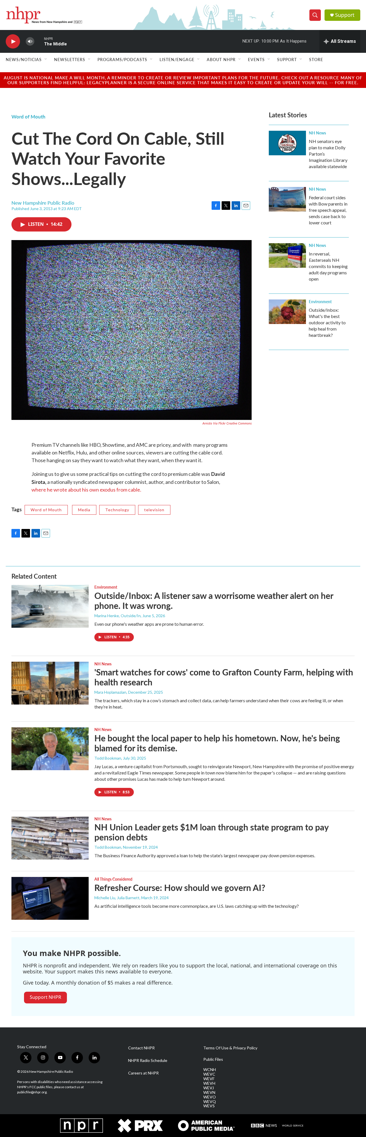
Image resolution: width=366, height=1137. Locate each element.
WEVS (209, 1106)
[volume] (30, 41)
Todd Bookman (107, 758)
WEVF (208, 1078)
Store (316, 59)
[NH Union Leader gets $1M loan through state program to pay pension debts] (50, 838)
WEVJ (208, 1088)
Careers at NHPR (143, 1073)
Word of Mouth (28, 116)
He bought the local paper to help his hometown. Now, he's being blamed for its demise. (217, 743)
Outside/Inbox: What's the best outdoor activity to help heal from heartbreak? (327, 322)
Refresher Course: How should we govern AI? (179, 887)
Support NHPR (45, 997)
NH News (317, 133)
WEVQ (209, 1101)
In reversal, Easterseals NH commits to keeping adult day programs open (328, 266)
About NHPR (221, 59)
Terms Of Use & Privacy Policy (230, 1048)
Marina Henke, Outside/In (117, 615)
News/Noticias (24, 59)
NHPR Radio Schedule (147, 1060)
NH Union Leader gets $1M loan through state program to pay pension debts (211, 832)
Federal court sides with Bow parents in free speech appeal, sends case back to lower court (328, 210)
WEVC (209, 1074)
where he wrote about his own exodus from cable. (86, 489)
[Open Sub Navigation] (46, 59)
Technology (117, 509)
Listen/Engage (177, 59)
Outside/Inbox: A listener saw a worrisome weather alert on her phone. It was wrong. (213, 600)
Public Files (213, 1059)
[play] (12, 41)
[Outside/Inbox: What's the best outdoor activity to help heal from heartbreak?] (287, 311)
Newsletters (69, 59)
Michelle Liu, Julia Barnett (117, 897)
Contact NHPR (141, 1048)
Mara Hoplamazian (110, 692)
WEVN (209, 1092)
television (154, 509)
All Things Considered (113, 879)
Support (345, 15)
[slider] (39, 41)
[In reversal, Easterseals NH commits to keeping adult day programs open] (287, 255)
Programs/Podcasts (122, 59)
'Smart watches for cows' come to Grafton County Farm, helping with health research (223, 677)
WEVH (209, 1083)
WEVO (209, 1097)
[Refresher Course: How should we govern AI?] (50, 898)
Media (84, 509)
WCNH (209, 1069)
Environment (320, 301)
